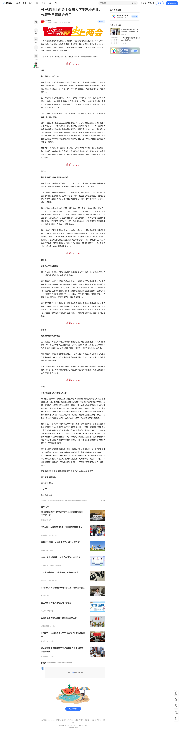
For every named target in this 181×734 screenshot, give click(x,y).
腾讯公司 (71, 728)
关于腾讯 (43, 720)
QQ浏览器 (93, 720)
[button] (134, 16)
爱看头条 (43, 595)
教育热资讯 (44, 641)
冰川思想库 (44, 535)
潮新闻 (43, 550)
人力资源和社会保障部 (47, 565)
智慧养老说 (44, 520)
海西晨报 (43, 611)
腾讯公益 (87, 720)
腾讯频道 (99, 720)
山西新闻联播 (45, 626)
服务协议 (58, 720)
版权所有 (75, 728)
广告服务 (75, 720)
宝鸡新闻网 (44, 656)
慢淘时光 (43, 580)
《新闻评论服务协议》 (66, 663)
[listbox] (73, 581)
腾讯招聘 (81, 720)
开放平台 (69, 720)
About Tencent (51, 720)
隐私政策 (64, 720)
